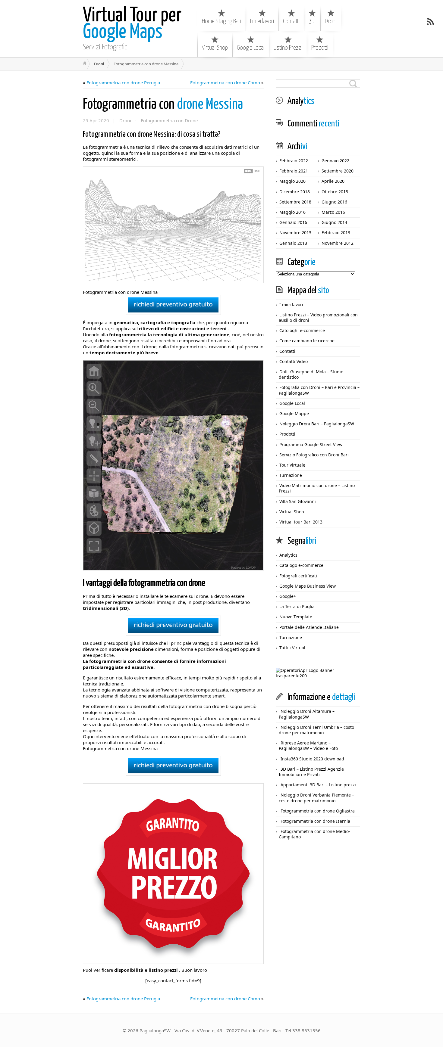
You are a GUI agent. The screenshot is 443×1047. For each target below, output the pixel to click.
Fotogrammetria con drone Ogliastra (318, 811)
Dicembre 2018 (294, 191)
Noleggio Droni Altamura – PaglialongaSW (307, 713)
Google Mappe (294, 413)
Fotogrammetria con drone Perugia (123, 82)
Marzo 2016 (333, 212)
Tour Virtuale (292, 465)
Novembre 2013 (295, 232)
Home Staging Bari (221, 21)
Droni (331, 21)
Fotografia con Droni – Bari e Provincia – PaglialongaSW (319, 390)
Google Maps (132, 24)
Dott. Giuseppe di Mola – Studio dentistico (311, 374)
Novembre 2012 (337, 243)
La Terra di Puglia (297, 606)
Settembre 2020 (337, 171)
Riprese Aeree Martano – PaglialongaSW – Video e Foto (308, 745)
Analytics (288, 555)
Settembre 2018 (295, 202)
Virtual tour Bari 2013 (300, 522)
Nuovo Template (295, 617)
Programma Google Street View (310, 444)
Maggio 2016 (292, 212)
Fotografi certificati (298, 576)
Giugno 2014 (334, 222)
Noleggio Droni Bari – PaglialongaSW (316, 424)
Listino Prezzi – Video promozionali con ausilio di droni (318, 317)
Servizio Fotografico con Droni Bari (314, 455)
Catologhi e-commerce (302, 330)
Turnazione (290, 475)
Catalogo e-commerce (301, 565)
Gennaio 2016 (293, 222)
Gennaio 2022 (335, 160)
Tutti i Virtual (292, 648)
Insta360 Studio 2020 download (312, 759)
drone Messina (163, 105)
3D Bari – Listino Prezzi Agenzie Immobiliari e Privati (311, 771)
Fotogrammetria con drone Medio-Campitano (314, 834)
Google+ (287, 596)
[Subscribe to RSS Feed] (430, 21)
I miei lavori (262, 21)
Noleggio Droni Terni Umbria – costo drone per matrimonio (316, 729)
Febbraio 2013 (336, 232)
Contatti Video (293, 361)
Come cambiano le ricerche (307, 340)
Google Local (251, 48)
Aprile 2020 (333, 181)
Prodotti (319, 48)
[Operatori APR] (318, 676)
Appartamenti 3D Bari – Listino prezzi (318, 785)
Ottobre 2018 (335, 191)
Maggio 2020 (292, 181)
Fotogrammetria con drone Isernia (315, 821)
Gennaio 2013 (293, 243)
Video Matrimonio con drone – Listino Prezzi (317, 488)
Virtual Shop (215, 48)
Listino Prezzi (288, 48)
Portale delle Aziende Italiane (309, 627)
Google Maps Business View (307, 586)
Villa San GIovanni (297, 501)
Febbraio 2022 (293, 160)
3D (312, 21)
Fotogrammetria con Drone (169, 120)
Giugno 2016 (334, 202)
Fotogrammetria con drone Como (225, 82)
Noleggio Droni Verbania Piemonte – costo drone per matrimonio (316, 797)
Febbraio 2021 (293, 171)
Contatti (291, 21)
